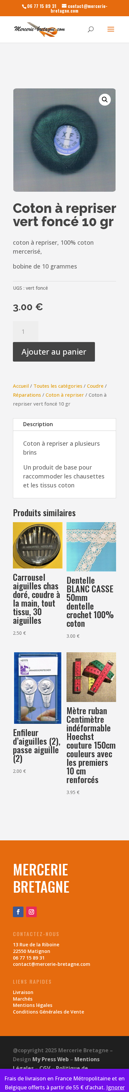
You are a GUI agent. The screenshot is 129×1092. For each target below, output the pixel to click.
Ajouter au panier (54, 351)
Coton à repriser (65, 394)
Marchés (22, 999)
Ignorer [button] (115, 1087)
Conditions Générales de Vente (48, 1012)
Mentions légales (32, 1005)
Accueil (21, 385)
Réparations (27, 394)
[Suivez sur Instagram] (31, 912)
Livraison (23, 992)
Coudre (95, 385)
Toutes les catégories (57, 385)
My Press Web (50, 1059)
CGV (44, 1068)
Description (38, 424)
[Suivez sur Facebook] (18, 912)
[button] (105, 100)
